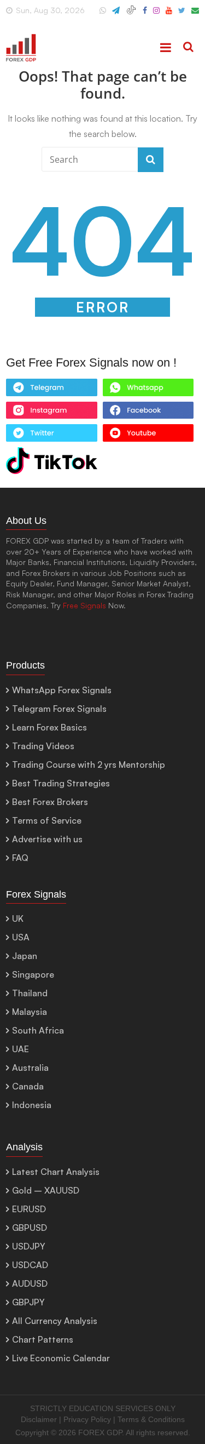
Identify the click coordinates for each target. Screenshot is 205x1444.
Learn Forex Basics (49, 727)
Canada (28, 1086)
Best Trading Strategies (61, 783)
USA (21, 937)
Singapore (33, 974)
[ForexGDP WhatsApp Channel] (102, 14)
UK (18, 918)
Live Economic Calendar (61, 1357)
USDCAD (30, 1264)
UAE (20, 1048)
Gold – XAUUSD (45, 1190)
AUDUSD (30, 1283)
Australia (30, 1067)
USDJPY (28, 1246)
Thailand (30, 993)
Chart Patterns (42, 1339)
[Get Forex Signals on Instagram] (51, 413)
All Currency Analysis (54, 1320)
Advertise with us (47, 839)
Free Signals (84, 605)
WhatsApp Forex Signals (62, 689)
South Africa (38, 1030)
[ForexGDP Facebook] (145, 14)
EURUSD (29, 1208)
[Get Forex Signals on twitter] (51, 435)
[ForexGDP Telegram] (116, 14)
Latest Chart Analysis (55, 1171)
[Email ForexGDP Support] (195, 14)
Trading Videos (43, 745)
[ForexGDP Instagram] (156, 14)
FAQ (20, 857)
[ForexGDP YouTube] (169, 14)
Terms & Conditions (151, 1419)
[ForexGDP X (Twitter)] (181, 14)
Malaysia (29, 1011)
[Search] (188, 48)
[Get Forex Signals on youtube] (148, 435)
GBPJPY (28, 1302)
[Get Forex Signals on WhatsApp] (51, 390)
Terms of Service (46, 820)
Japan (24, 955)
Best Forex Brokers (50, 801)
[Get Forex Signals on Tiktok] (51, 463)
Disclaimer (39, 1419)
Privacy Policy (87, 1419)
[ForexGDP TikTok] (131, 14)
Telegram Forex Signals (59, 708)
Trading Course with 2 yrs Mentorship (88, 764)
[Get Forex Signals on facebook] (148, 413)
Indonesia (31, 1104)
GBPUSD (29, 1227)
